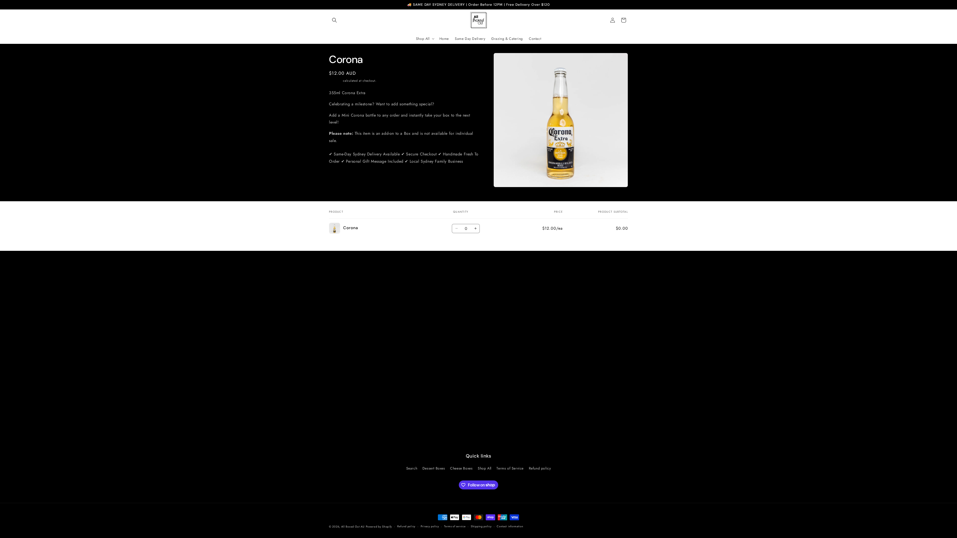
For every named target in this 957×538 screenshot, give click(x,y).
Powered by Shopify (379, 527)
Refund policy (540, 468)
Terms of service (455, 526)
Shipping (335, 80)
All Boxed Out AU (353, 527)
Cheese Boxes (461, 468)
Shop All (484, 468)
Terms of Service (510, 468)
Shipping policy (481, 526)
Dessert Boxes (433, 468)
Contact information (510, 526)
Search (411, 468)
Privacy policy (430, 526)
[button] (334, 20)
